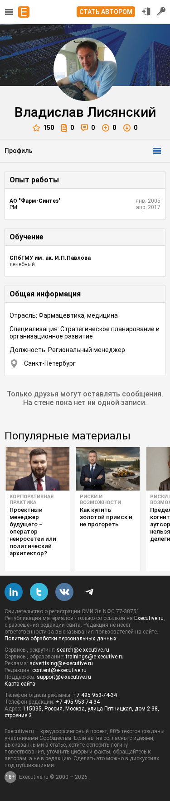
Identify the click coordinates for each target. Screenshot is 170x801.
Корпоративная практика (31, 499)
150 (48, 127)
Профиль (19, 150)
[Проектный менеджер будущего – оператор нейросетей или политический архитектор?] (37, 469)
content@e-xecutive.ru (59, 670)
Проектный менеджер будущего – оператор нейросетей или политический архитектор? (33, 531)
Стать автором (105, 11)
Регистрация (161, 11)
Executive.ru (149, 618)
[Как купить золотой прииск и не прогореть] (107, 469)
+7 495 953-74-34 (95, 695)
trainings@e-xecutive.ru (95, 656)
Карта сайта (20, 684)
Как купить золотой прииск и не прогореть (106, 517)
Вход (146, 11)
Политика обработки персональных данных (61, 638)
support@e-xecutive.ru (64, 677)
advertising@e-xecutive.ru (61, 663)
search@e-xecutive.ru (83, 650)
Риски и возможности (100, 499)
